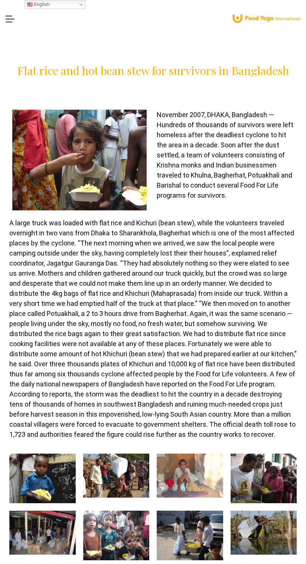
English (41, 4)
